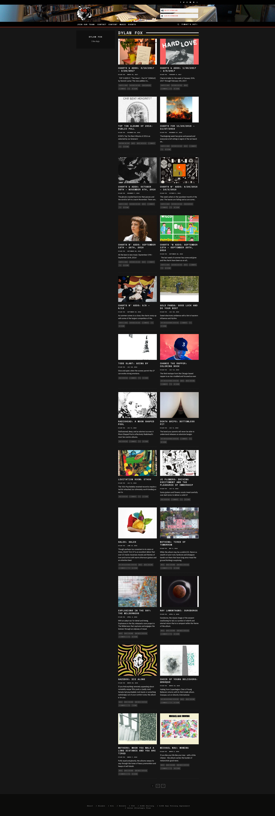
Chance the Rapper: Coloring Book (173, 365)
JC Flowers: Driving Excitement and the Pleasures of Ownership (176, 482)
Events (132, 24)
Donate (122, 806)
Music (123, 24)
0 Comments (122, 88)
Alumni (101, 806)
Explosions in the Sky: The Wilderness (134, 612)
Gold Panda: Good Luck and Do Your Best (179, 307)
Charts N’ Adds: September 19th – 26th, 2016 (137, 246)
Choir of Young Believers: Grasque (179, 681)
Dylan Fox (121, 74)
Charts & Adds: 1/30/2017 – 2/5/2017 (178, 69)
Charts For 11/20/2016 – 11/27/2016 (177, 127)
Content (112, 24)
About (90, 806)
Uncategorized (146, 85)
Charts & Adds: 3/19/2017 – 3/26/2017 (136, 69)
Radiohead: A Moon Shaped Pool (136, 423)
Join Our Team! (86, 24)
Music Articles (141, 143)
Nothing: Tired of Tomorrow (173, 543)
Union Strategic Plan (139, 808)
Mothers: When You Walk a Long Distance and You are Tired (137, 750)
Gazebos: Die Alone (131, 679)
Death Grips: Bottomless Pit (177, 423)
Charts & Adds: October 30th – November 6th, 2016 (137, 188)
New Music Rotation (183, 564)
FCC (133, 806)
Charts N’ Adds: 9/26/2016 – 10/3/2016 (179, 188)
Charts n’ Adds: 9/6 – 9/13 (134, 307)
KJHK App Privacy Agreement (174, 806)
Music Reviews (190, 380)
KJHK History (147, 806)
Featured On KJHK (135, 85)
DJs (112, 806)
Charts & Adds (123, 85)
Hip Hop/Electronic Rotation (169, 322)
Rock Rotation (123, 378)
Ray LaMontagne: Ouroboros (179, 610)
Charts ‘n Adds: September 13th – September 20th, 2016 (179, 247)
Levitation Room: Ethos (134, 479)
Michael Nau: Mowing (174, 747)
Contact (101, 24)
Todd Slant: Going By (133, 363)
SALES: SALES (127, 541)
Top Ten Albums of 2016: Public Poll (135, 127)
